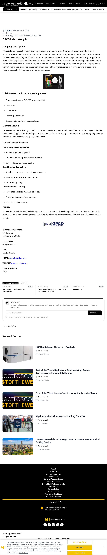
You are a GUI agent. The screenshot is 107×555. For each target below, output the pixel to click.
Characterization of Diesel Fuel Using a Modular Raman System (52, 290)
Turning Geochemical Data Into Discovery (92, 9)
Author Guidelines (53, 474)
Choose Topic (9, 9)
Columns (62, 3)
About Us (48, 539)
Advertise (53, 471)
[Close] (103, 547)
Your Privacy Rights (53, 496)
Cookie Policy (23, 553)
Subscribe (93, 313)
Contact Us (53, 476)
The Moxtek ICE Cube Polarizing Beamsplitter (14, 290)
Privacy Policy (53, 489)
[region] (53, 547)
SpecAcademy (33, 9)
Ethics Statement (53, 481)
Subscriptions (53, 491)
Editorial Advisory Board (53, 479)
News (57, 539)
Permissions (53, 486)
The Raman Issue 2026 (45, 9)
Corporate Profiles (9, 326)
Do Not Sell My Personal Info (53, 484)
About (53, 469)
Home (39, 539)
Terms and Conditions (53, 494)
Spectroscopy (8, 33)
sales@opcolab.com (17, 258)
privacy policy (44, 317)
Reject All (79, 547)
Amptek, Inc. (78, 289)
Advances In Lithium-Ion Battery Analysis (66, 9)
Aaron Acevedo (43, 351)
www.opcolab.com (19, 263)
